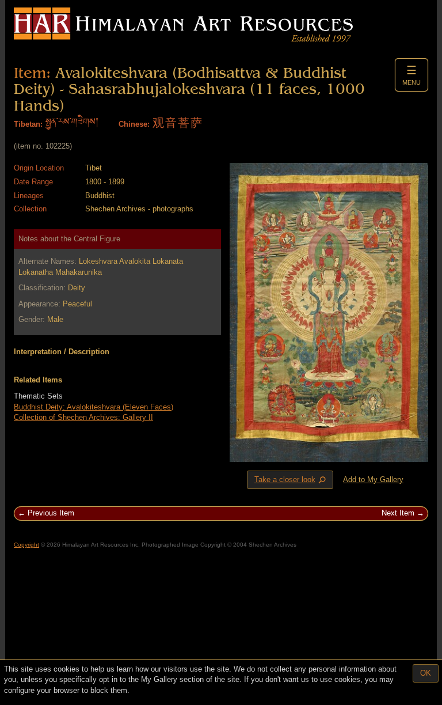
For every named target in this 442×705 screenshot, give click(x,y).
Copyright (26, 544)
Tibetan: (28, 124)
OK (425, 673)
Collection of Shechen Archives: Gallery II (83, 417)
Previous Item (51, 513)
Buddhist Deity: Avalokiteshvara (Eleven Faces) (93, 407)
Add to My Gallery (373, 479)
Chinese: (134, 124)
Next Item (398, 513)
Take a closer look (291, 480)
